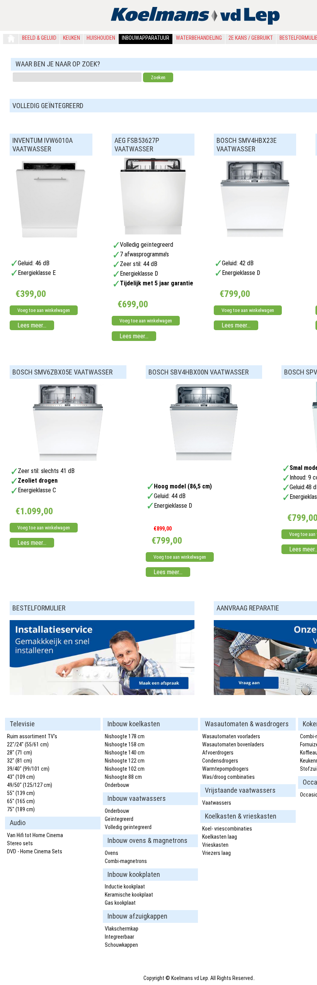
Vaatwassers (216, 803)
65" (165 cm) (21, 801)
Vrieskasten (215, 845)
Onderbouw (117, 785)
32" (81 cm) (19, 761)
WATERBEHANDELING (199, 38)
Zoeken (158, 77)
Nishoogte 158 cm (125, 744)
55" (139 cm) (21, 793)
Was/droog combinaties (228, 777)
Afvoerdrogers (217, 752)
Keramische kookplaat (129, 895)
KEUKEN (71, 38)
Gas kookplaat (120, 903)
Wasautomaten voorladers (231, 736)
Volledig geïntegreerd (128, 827)
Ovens (111, 853)
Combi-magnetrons (126, 861)
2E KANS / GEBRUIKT (250, 38)
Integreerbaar (119, 937)
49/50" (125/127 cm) (29, 785)
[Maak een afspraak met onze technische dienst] (102, 693)
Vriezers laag (216, 853)
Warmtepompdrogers (225, 769)
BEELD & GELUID (39, 38)
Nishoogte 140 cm (125, 752)
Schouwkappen (121, 945)
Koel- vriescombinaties (227, 829)
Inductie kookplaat (125, 886)
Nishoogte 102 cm (125, 769)
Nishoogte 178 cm (125, 736)
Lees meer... (31, 325)
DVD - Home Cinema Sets (34, 851)
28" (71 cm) (19, 752)
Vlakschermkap (121, 929)
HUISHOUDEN (101, 38)
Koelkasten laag (219, 837)
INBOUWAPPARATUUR (145, 38)
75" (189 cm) (21, 809)
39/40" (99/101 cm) (28, 769)
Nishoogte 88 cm (123, 777)
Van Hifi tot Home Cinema (35, 835)
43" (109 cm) (21, 777)
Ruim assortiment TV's (32, 736)
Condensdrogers (220, 761)
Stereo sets (20, 843)
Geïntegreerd (119, 819)
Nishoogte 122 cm (125, 761)
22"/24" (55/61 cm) (28, 744)
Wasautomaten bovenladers (233, 744)
